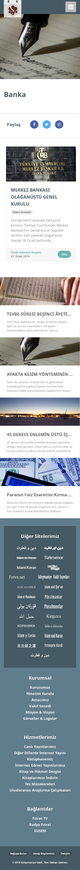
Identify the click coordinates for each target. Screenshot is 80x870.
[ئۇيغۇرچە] (26, 606)
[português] (53, 625)
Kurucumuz (40, 687)
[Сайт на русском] (26, 625)
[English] (53, 586)
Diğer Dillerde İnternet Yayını (40, 752)
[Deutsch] (53, 635)
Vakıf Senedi (40, 706)
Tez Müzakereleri (40, 784)
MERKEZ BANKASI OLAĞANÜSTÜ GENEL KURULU (34, 197)
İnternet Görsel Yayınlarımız (40, 765)
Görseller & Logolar (40, 718)
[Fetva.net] (16, 576)
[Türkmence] (53, 557)
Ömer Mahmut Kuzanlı (26, 252)
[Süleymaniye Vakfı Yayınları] (53, 576)
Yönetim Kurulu (40, 693)
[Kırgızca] (53, 615)
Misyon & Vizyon (40, 712)
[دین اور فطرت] (53, 547)
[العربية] (26, 615)
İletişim (65, 853)
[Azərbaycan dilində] (53, 596)
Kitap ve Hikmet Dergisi (40, 771)
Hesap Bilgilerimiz (43, 853)
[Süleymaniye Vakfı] (12, 8)
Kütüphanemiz (40, 759)
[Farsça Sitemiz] (26, 547)
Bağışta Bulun (18, 853)
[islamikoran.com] (26, 567)
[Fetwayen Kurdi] (53, 645)
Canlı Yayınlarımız (40, 746)
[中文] (26, 645)
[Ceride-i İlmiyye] (53, 567)
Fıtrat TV (40, 818)
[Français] (26, 596)
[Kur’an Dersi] (26, 586)
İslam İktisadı (22, 212)
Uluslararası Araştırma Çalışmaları (40, 790)
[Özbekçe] (53, 606)
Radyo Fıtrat (40, 824)
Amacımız (40, 699)
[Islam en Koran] (26, 557)
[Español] (26, 635)
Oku (64, 254)
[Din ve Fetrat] (40, 654)
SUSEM (40, 830)
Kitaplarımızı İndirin (40, 777)
